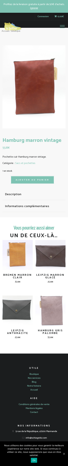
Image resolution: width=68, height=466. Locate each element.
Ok (34, 460)
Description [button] (13, 194)
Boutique (34, 374)
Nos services (34, 378)
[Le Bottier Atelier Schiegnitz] (12, 27)
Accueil (34, 390)
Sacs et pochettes (25, 163)
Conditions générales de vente (34, 404)
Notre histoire (34, 386)
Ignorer (34, 8)
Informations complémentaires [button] (27, 206)
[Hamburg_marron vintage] (34, 86)
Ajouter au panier (32, 179)
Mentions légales (34, 408)
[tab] (34, 194)
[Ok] (64, 453)
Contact (34, 412)
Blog (34, 382)
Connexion (43, 16)
